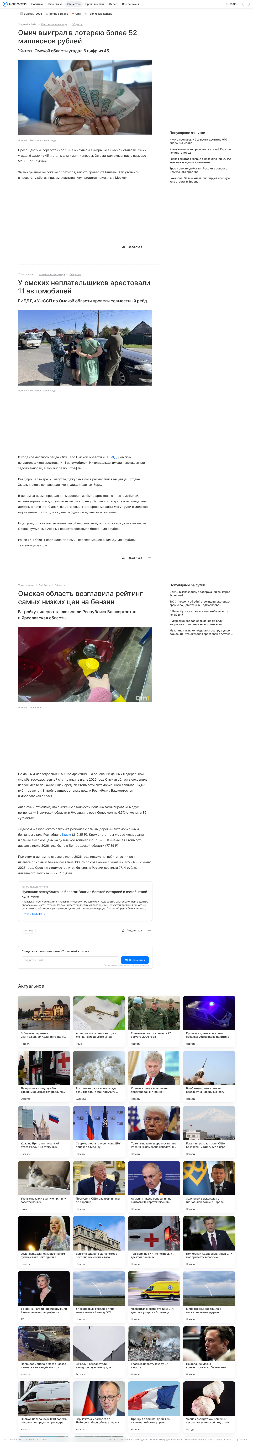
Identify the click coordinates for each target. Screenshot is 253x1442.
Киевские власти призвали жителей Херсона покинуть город (200, 150)
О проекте (110, 1439)
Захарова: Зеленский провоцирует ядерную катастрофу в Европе (200, 179)
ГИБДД (111, 457)
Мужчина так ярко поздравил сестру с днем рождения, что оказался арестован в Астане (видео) (200, 632)
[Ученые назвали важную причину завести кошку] (44, 1187)
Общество (77, 24)
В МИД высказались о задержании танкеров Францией (200, 593)
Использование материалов (199, 1439)
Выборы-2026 (33, 13)
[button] (85, 98)
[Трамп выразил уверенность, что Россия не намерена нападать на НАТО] (154, 1132)
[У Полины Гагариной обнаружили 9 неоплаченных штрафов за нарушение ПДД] (44, 1297)
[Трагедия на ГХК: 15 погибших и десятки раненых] (154, 1242)
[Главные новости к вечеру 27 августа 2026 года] (154, 1021)
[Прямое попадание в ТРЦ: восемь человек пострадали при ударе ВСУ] (44, 1407)
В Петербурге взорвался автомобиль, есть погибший (199, 612)
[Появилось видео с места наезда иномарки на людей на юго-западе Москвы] (44, 1352)
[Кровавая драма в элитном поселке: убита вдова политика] (209, 1021)
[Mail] (5, 4)
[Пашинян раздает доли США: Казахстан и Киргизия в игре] (209, 1132)
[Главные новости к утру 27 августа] (154, 1352)
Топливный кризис (100, 13)
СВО (78, 13)
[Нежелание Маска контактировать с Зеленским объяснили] (209, 1352)
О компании (16, 1439)
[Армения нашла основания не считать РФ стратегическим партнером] (154, 1187)
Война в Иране (58, 13)
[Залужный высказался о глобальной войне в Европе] (209, 1187)
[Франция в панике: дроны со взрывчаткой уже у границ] (154, 1407)
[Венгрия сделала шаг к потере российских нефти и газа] (99, 1242)
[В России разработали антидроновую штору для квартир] (99, 1352)
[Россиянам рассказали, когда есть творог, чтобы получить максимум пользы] (99, 1076)
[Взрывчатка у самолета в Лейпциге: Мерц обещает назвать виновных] (99, 1407)
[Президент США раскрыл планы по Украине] (99, 1187)
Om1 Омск (44, 585)
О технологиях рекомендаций (132, 1439)
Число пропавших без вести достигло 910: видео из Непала (199, 141)
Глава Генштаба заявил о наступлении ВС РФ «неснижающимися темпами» (200, 160)
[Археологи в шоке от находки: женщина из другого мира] (99, 1021)
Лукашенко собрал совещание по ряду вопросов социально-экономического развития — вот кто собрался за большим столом (198, 622)
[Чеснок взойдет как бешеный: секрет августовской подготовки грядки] (209, 1407)
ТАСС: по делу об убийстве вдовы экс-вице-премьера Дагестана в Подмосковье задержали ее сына (200, 603)
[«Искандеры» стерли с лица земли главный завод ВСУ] (99, 1297)
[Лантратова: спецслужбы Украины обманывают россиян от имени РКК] (44, 1076)
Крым (66, 834)
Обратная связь (224, 1439)
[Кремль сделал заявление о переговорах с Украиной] (154, 1076)
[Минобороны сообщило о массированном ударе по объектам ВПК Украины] (209, 1297)
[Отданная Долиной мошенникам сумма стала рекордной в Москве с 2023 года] (44, 1242)
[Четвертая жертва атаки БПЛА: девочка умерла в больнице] (154, 1297)
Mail (5, 1439)
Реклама (29, 1439)
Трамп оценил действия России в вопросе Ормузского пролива (198, 170)
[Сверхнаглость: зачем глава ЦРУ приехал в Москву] (99, 1132)
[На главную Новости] (17, 4)
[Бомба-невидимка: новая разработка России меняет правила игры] (209, 1076)
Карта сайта (241, 1439)
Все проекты (42, 1439)
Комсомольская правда (54, 24)
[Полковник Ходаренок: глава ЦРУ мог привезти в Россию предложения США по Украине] (209, 1242)
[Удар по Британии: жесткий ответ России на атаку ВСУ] (44, 1132)
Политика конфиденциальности (166, 1439)
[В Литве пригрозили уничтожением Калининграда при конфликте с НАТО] (44, 1021)
